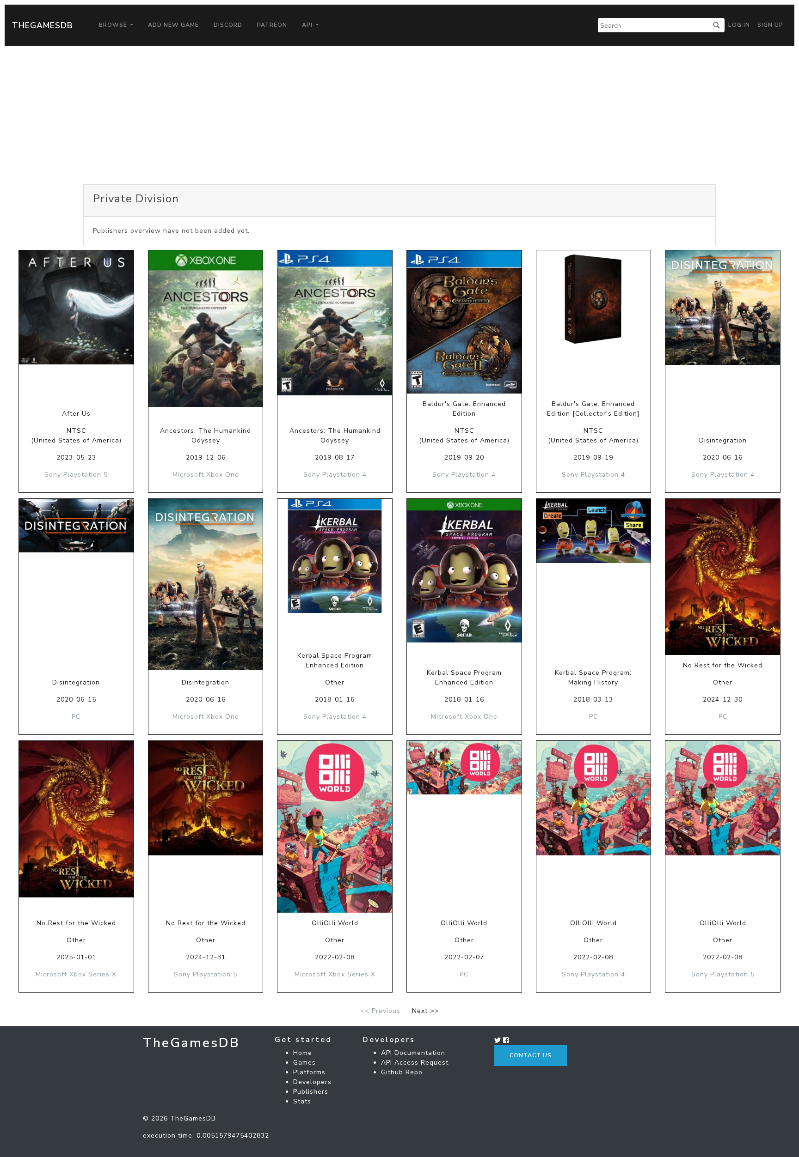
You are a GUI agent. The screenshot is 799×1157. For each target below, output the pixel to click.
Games (304, 1062)
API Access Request (415, 1062)
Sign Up (770, 25)
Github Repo (402, 1072)
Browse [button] (114, 25)
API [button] (308, 25)
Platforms (309, 1072)
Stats (302, 1101)
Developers (312, 1082)
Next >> (425, 1010)
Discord (228, 25)
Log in (739, 25)
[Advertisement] (399, 115)
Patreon (272, 25)
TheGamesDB (42, 25)
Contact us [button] (531, 1055)
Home (302, 1052)
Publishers (310, 1091)
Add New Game (173, 25)
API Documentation (413, 1052)
